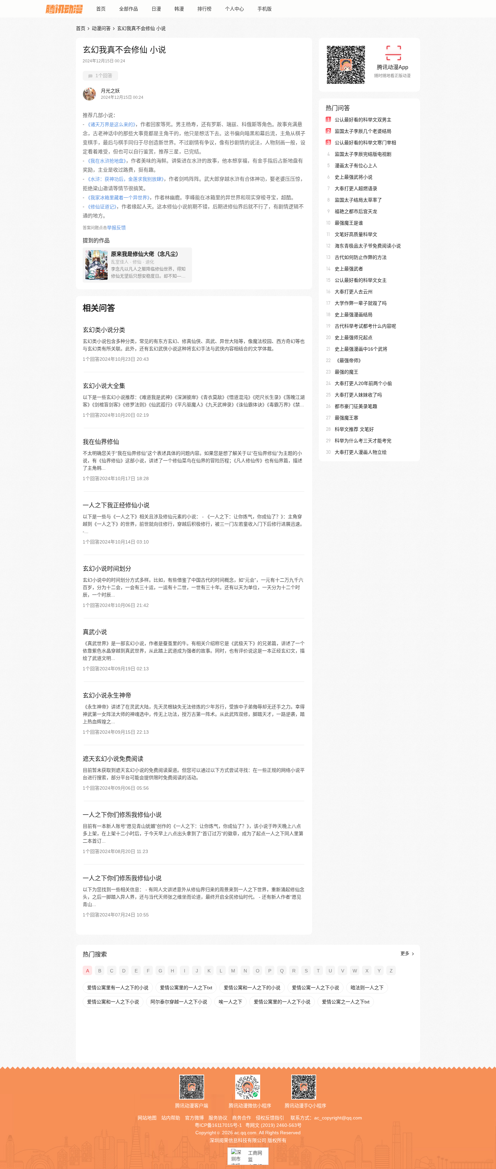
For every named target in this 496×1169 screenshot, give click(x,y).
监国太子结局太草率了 (358, 200)
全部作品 (128, 8)
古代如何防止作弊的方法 (361, 257)
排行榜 (204, 8)
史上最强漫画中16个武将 (361, 349)
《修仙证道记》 (101, 206)
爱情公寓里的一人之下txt (186, 987)
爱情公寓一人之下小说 (315, 987)
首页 (101, 8)
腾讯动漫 (64, 9)
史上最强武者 (349, 268)
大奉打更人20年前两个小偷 (363, 383)
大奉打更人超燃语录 (356, 188)
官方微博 (194, 1117)
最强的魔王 (346, 372)
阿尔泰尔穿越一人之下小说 (178, 1001)
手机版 (264, 8)
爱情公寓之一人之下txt (345, 1001)
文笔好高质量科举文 (356, 234)
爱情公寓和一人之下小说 (113, 1001)
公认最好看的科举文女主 (361, 280)
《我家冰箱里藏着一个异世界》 (117, 197)
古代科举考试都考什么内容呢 (365, 326)
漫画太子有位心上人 (356, 165)
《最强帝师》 (349, 360)
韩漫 (179, 8)
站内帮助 (170, 1117)
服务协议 (218, 1117)
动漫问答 (101, 28)
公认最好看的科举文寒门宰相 (365, 142)
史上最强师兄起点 (354, 337)
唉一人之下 (230, 1001)
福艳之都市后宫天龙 (356, 211)
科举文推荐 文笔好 (354, 429)
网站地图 (147, 1117)
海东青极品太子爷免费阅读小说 (368, 246)
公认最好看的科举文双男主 (363, 119)
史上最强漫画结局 (354, 314)
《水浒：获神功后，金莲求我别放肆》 (125, 179)
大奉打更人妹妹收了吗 (358, 395)
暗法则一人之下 (367, 987)
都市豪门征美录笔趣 (356, 406)
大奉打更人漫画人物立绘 (361, 452)
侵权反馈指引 (270, 1117)
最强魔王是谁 (349, 223)
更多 (406, 953)
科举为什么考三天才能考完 (363, 440)
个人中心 (234, 8)
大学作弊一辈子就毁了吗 (361, 303)
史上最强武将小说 (354, 177)
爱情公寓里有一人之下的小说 (117, 987)
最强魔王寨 (346, 417)
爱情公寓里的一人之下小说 (282, 1001)
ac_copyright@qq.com (338, 1117)
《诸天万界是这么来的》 (110, 124)
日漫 (156, 8)
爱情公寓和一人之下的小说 (252, 987)
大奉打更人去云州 (354, 291)
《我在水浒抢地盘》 (106, 161)
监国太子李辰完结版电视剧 (363, 154)
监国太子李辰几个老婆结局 (363, 131)
